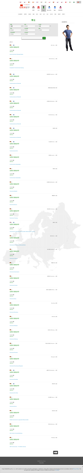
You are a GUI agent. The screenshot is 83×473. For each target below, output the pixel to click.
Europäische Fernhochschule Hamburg (17, 67)
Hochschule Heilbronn (14, 258)
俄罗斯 (25, 14)
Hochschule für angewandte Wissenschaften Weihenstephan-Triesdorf (22, 231)
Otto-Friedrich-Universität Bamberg (16, 433)
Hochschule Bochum (13, 204)
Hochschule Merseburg (14, 312)
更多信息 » (12, 51)
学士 (44, 10)
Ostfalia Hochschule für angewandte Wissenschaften (19, 419)
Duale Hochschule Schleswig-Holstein (16, 54)
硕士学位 (49, 10)
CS (25, 2)
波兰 (44, 14)
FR (38, 2)
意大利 (51, 14)
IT (46, 2)
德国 (33, 14)
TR (66, 2)
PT (54, 2)
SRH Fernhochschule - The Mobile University (18, 446)
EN (21, 2)
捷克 (37, 14)
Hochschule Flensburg (14, 218)
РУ (58, 2)
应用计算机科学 (14, 47)
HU (42, 2)
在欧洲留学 (20, 14)
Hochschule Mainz (13, 298)
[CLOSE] (57, 470)
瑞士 (47, 14)
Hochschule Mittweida (14, 325)
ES (34, 2)
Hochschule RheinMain (14, 379)
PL (50, 2)
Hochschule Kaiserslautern (14, 271)
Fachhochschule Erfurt (14, 150)
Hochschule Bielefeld (13, 191)
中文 (79, 2)
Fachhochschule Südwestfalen (15, 164)
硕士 (55, 10)
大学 (38, 10)
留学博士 (60, 10)
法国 (40, 14)
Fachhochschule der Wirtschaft (15, 83)
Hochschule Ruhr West (14, 392)
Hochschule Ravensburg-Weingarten (16, 365)
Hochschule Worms (13, 406)
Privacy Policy (76, 468)
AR (75, 2)
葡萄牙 (59, 14)
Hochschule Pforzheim (14, 352)
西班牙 (63, 14)
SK (62, 2)
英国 (55, 14)
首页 (33, 10)
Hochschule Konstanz (13, 285)
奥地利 (29, 14)
